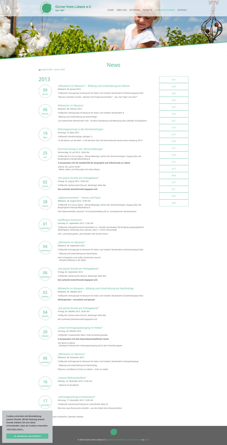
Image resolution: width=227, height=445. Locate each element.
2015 (174, 161)
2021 (174, 120)
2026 (174, 86)
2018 (174, 141)
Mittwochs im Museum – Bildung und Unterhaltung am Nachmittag (95, 288)
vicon (147, 439)
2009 (174, 203)
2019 (174, 134)
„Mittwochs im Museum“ (72, 242)
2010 (174, 196)
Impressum (135, 439)
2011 (174, 189)
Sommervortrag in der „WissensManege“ (80, 148)
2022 (174, 114)
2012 (174, 182)
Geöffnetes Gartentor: (70, 219)
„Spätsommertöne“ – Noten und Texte (79, 197)
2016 (174, 155)
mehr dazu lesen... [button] (15, 429)
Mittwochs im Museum (70, 105)
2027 (174, 79)
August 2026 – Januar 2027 (53, 69)
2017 (174, 148)
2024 (174, 100)
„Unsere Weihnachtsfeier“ (72, 377)
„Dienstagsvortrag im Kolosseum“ (77, 396)
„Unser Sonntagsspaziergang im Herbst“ (80, 327)
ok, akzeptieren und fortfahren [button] (27, 436)
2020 (174, 127)
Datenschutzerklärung (118, 439)
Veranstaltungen (165, 10)
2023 (174, 107)
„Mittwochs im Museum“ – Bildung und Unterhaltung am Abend (93, 85)
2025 (174, 93)
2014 (174, 168)
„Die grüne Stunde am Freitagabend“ (78, 177)
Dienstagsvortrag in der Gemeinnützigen (80, 129)
